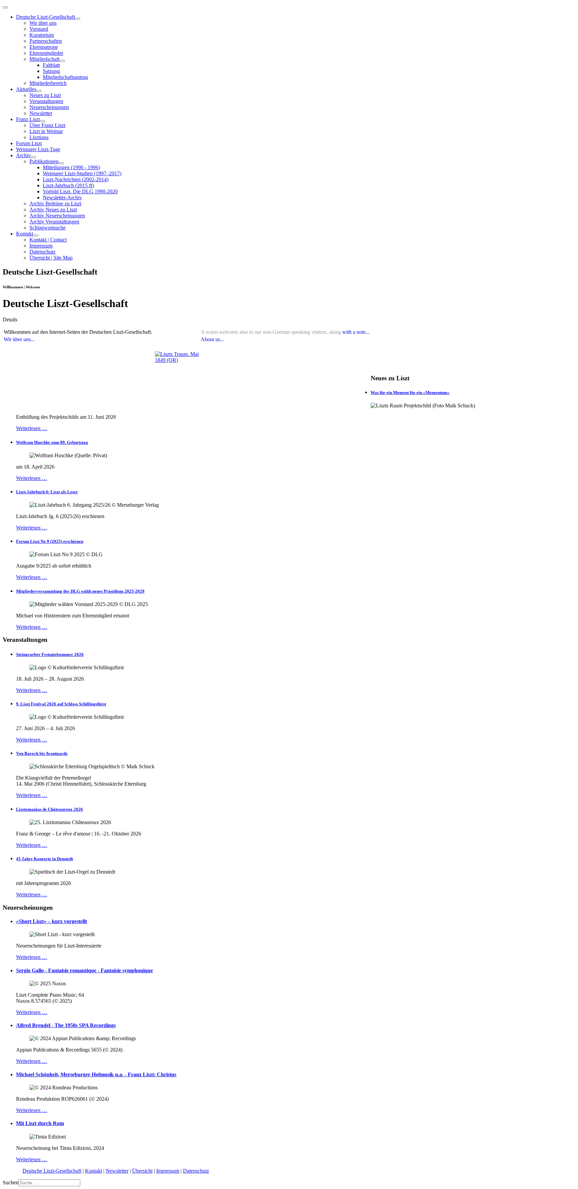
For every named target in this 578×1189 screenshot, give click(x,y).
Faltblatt (51, 65)
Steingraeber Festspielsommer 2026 (50, 654)
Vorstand (38, 29)
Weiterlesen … (31, 428)
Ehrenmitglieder (46, 53)
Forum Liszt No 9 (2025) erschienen (49, 541)
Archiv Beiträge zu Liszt (55, 203)
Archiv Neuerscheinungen (57, 215)
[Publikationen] (61, 163)
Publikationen (44, 161)
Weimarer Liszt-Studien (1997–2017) (82, 173)
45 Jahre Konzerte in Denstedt (44, 858)
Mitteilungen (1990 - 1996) (71, 167)
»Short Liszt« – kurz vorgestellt (51, 921)
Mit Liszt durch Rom (40, 1123)
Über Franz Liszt (47, 125)
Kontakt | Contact (48, 239)
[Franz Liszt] (42, 121)
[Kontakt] (35, 235)
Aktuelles (26, 89)
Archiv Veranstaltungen (54, 221)
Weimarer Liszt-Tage (38, 149)
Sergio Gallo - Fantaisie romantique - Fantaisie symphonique (84, 970)
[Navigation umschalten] (5, 7)
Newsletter (40, 113)
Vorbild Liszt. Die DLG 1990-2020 (80, 191)
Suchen (10, 1182)
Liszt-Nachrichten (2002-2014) (75, 179)
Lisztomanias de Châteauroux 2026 (49, 809)
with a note (354, 332)
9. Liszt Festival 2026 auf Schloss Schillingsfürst (61, 703)
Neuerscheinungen (49, 107)
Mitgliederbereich (48, 83)
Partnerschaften (45, 41)
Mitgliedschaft (44, 59)
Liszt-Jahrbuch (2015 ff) (68, 185)
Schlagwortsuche (47, 227)
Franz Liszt (28, 119)
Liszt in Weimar (46, 131)
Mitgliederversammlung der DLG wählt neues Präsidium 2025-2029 (80, 591)
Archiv (23, 155)
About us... (212, 339)
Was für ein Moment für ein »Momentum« (410, 392)
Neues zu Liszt (45, 95)
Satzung (51, 71)
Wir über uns (43, 23)
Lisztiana (39, 137)
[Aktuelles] (38, 91)
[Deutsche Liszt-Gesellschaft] (77, 19)
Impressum (41, 246)
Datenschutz (42, 252)
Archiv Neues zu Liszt (53, 209)
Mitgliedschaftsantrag (65, 77)
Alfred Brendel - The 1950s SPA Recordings (66, 1025)
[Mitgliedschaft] (62, 61)
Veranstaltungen (46, 101)
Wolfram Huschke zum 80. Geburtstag (52, 442)
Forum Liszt (29, 143)
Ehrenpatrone (43, 47)
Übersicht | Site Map (51, 258)
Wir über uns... (19, 339)
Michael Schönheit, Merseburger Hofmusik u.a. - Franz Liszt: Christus (96, 1074)
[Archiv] (33, 157)
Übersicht (142, 1171)
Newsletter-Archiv (62, 197)
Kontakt (24, 233)
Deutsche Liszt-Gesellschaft (45, 17)
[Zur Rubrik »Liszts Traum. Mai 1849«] (177, 373)
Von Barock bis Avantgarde (42, 753)
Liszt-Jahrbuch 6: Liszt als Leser (47, 491)
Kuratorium (41, 35)
